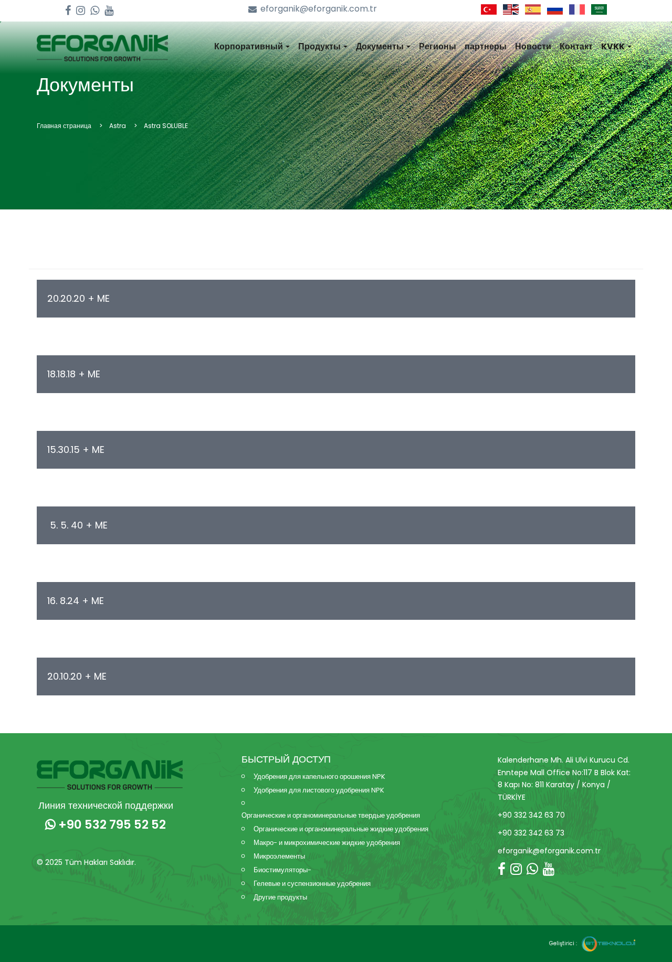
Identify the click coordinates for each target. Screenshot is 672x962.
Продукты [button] (320, 46)
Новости (533, 46)
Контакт (576, 46)
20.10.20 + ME (77, 676)
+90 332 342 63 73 (531, 833)
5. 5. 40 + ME (77, 525)
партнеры (486, 46)
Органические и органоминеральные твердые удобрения (331, 815)
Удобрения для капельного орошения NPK (319, 776)
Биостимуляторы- (282, 870)
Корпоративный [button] (249, 46)
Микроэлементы (279, 856)
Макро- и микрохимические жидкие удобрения (327, 843)
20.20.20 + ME (78, 298)
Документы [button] (380, 46)
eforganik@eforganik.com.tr (318, 9)
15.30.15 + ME (75, 449)
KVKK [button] (613, 46)
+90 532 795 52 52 (111, 824)
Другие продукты (280, 897)
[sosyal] (68, 10)
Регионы (437, 46)
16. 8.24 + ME (75, 600)
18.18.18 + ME (73, 373)
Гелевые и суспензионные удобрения (312, 884)
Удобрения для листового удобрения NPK (319, 790)
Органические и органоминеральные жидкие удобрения (341, 829)
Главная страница (64, 125)
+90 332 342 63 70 (531, 815)
